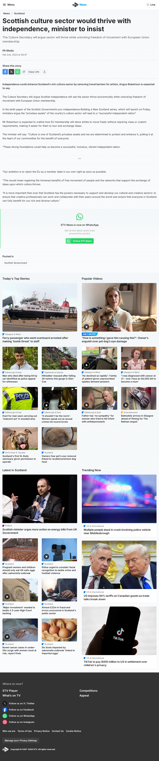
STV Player (10, 690)
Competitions (89, 690)
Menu (11, 4)
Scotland (19, 13)
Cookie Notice (73, 731)
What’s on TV (11, 695)
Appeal (84, 695)
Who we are (8, 731)
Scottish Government (15, 262)
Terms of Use (25, 731)
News (6, 13)
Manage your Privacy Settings (21, 740)
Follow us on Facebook (21, 709)
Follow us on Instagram (21, 722)
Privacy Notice (42, 731)
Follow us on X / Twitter (21, 703)
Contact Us (58, 731)
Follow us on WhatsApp (22, 715)
